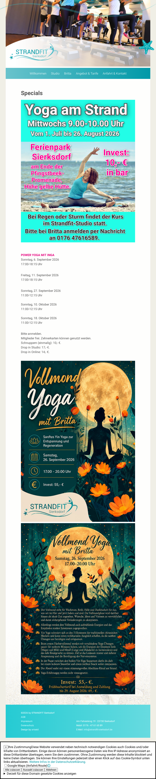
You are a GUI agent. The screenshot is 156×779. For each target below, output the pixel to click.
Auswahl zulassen (33, 769)
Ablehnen (51, 769)
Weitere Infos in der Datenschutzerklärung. (57, 762)
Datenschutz (27, 725)
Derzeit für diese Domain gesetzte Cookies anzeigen (41, 773)
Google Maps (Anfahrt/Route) (27, 765)
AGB (23, 717)
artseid (35, 729)
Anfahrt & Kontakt (115, 73)
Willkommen (38, 73)
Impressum (27, 721)
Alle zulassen (12, 769)
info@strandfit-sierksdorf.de (98, 729)
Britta (67, 73)
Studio (55, 73)
